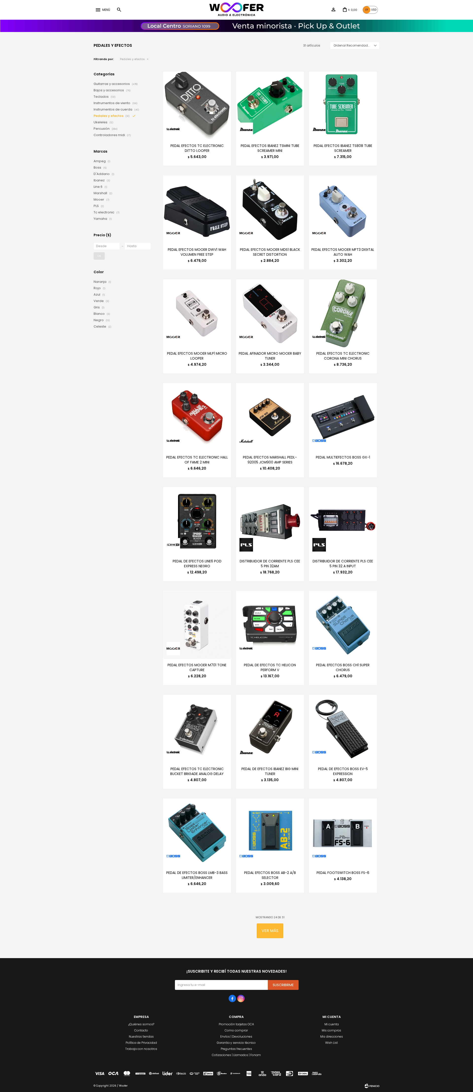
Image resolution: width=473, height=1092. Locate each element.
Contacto (141, 1030)
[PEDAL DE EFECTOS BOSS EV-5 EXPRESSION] (343, 729)
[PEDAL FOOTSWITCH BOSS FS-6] (343, 833)
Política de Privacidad (141, 1043)
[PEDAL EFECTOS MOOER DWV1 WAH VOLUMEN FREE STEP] (197, 209)
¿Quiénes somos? (141, 1024)
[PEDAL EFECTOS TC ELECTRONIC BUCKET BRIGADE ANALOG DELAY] (197, 729)
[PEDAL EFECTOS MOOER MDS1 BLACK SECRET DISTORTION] (270, 209)
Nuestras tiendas (141, 1036)
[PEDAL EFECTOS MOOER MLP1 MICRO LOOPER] (197, 313)
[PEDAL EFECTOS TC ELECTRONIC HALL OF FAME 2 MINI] (197, 417)
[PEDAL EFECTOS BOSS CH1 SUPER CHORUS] (343, 625)
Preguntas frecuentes (236, 1049)
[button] (119, 10)
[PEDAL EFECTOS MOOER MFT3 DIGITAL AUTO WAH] (343, 209)
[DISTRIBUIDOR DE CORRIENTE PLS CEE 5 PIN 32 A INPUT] (343, 521)
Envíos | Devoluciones (236, 1036)
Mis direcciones (331, 1036)
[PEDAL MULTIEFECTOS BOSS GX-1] (343, 417)
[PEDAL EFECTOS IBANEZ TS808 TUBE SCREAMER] (343, 106)
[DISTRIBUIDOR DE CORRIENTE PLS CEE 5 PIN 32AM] (270, 521)
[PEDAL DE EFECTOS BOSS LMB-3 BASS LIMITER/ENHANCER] (197, 833)
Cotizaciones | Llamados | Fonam (236, 1055)
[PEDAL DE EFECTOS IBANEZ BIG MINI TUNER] (270, 729)
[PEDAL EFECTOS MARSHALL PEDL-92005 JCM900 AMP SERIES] (270, 417)
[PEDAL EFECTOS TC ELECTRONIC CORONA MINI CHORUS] (343, 313)
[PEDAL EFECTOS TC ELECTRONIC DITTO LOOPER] (197, 106)
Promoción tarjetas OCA (236, 1024)
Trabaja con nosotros (141, 1049)
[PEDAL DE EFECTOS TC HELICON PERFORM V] (270, 625)
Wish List (331, 1043)
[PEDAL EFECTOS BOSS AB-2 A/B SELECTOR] (270, 833)
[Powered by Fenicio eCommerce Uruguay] (372, 1086)
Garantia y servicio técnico (236, 1043)
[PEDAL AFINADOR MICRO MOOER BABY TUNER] (270, 313)
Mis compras (331, 1030)
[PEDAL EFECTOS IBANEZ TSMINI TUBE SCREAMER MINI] (270, 106)
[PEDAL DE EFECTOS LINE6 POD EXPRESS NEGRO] (197, 521)
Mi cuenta (331, 1024)
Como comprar (236, 1030)
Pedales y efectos (132, 59)
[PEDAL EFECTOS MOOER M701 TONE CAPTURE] (197, 625)
